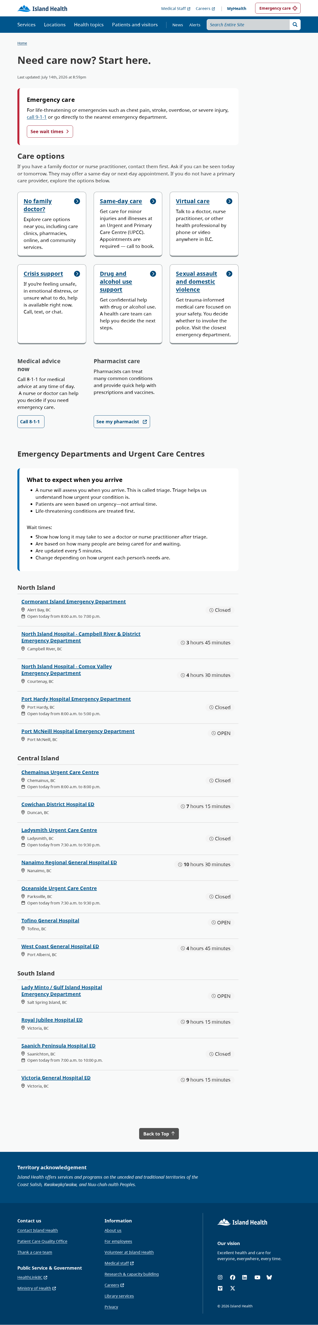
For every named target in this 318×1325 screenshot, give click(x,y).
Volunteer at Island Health (129, 1252)
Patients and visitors (135, 24)
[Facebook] (232, 1277)
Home (22, 43)
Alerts (195, 25)
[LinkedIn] (244, 1277)
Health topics (89, 24)
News (177, 25)
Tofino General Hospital (50, 920)
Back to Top (156, 1134)
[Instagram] (220, 1277)
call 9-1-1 (37, 117)
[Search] (295, 24)
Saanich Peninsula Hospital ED (58, 1045)
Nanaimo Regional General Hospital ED (69, 862)
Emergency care (275, 8)
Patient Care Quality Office (42, 1241)
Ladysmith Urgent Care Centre (59, 830)
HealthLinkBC (29, 1277)
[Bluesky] (269, 1277)
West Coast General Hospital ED (60, 946)
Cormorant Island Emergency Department (73, 601)
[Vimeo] (220, 1288)
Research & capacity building (132, 1274)
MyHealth (236, 8)
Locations (55, 24)
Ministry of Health (34, 1288)
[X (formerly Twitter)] (232, 1288)
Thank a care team (34, 1252)
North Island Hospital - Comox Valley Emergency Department (66, 669)
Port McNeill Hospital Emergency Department (78, 731)
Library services (119, 1296)
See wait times (47, 131)
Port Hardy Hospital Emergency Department (76, 699)
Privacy (111, 1307)
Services (26, 24)
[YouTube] (257, 1277)
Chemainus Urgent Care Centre (60, 772)
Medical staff (117, 1263)
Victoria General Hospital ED (56, 1077)
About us (113, 1230)
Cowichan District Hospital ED (57, 804)
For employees (118, 1241)
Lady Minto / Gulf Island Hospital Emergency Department (61, 990)
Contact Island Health (37, 1230)
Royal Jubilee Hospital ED (52, 1019)
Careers (203, 8)
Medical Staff (173, 8)
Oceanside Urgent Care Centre (59, 888)
